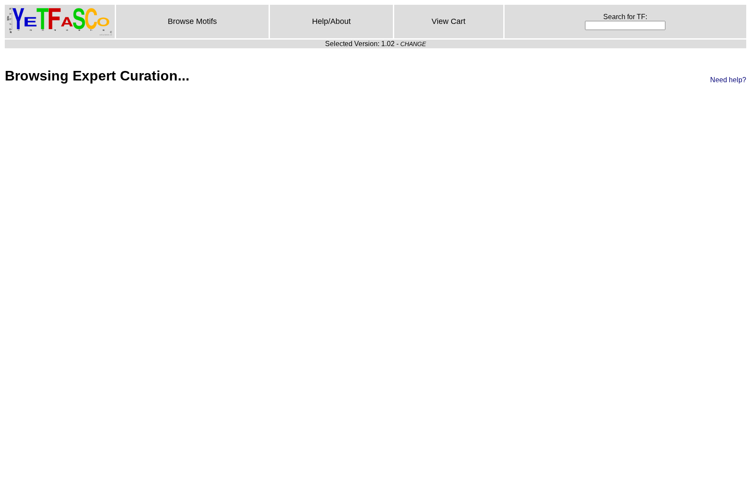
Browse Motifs (192, 21)
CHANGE (413, 43)
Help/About (331, 21)
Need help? (728, 80)
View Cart (448, 21)
